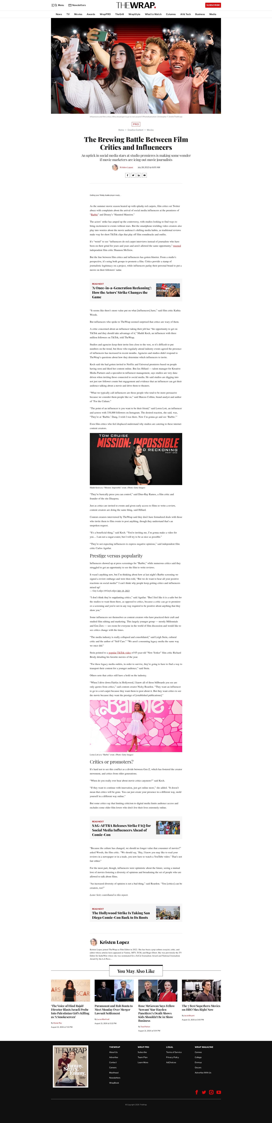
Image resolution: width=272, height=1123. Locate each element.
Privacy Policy (172, 1057)
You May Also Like (136, 971)
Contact (113, 1062)
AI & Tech (185, 14)
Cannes (198, 1052)
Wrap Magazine (204, 1047)
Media (212, 14)
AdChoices (171, 1062)
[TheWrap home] (136, 5)
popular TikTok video (120, 652)
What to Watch (153, 14)
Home (121, 130)
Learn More (143, 1062)
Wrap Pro (143, 1047)
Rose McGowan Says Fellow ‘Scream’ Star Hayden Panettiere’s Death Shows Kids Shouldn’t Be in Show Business (156, 1013)
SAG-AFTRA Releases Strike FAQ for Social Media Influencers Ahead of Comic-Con (121, 830)
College (198, 1057)
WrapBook (114, 1083)
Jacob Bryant (189, 1016)
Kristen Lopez (126, 167)
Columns (171, 14)
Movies (78, 14)
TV (68, 14)
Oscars (198, 1067)
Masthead (113, 1072)
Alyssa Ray (57, 1023)
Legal (169, 1047)
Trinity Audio (105, 195)
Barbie (94, 214)
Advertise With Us (203, 1072)
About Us (113, 1052)
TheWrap (114, 1047)
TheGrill (119, 14)
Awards (91, 14)
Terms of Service (174, 1052)
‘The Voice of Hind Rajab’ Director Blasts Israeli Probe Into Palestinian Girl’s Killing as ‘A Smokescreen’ (70, 1011)
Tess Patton (145, 1027)
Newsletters (79, 5)
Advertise (113, 1057)
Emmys (198, 1062)
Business (200, 14)
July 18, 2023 (123, 590)
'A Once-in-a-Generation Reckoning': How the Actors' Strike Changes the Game (121, 292)
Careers (112, 1067)
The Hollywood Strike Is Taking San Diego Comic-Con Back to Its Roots (121, 915)
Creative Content (135, 130)
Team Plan (142, 1057)
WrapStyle (134, 14)
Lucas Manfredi (103, 1019)
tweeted (177, 245)
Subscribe (213, 5)
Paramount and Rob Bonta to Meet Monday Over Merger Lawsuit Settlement (114, 1009)
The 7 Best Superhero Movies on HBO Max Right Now (201, 1007)
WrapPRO (105, 14)
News (59, 14)
